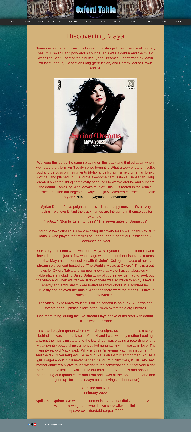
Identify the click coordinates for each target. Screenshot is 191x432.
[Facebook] (29, 424)
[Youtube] (35, 424)
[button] (42, 22)
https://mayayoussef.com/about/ (102, 197)
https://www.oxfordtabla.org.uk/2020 (118, 308)
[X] (32, 424)
